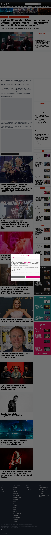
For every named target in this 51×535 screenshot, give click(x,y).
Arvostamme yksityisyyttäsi (18, 257)
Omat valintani (18, 276)
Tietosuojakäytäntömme (36, 279)
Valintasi (33, 257)
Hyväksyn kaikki (33, 276)
